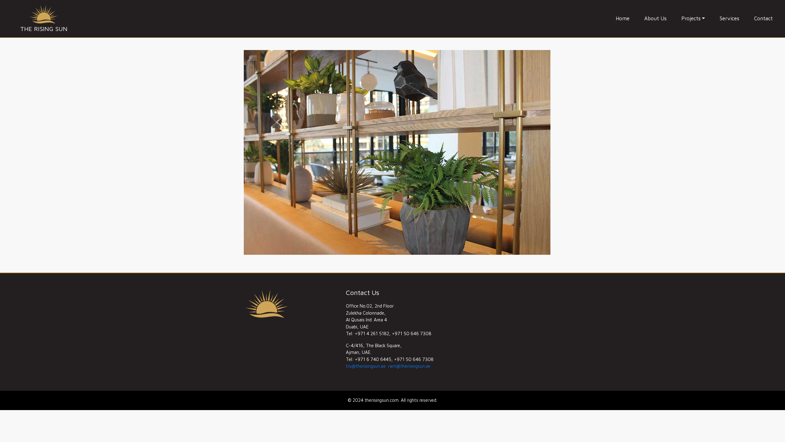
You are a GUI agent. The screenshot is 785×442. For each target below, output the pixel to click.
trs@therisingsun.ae (366, 366)
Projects (691, 18)
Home (623, 18)
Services (729, 18)
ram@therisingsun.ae (409, 366)
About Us (655, 18)
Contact (763, 18)
